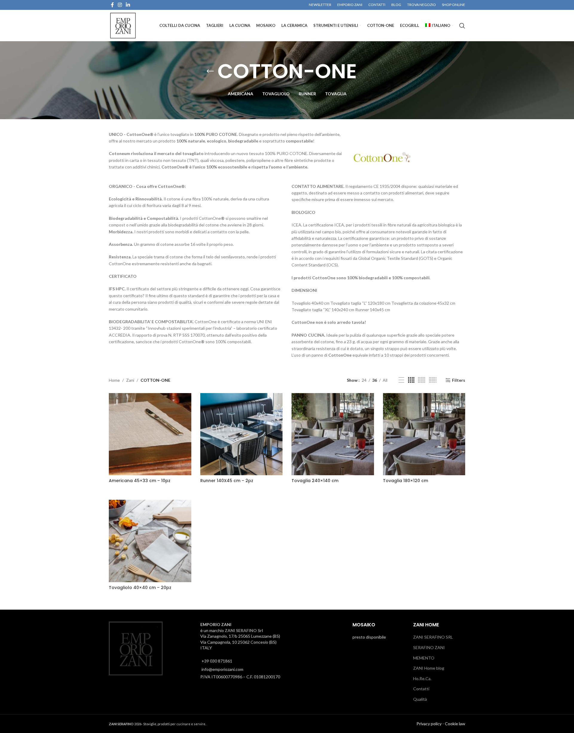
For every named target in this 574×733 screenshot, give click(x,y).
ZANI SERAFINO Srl (244, 630)
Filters (458, 380)
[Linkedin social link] (128, 4)
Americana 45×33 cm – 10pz (139, 481)
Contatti (421, 688)
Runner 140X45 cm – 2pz (226, 481)
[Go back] (210, 71)
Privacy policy (429, 723)
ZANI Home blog (428, 668)
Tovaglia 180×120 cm (405, 481)
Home (114, 380)
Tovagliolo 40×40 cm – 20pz (140, 588)
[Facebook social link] (112, 4)
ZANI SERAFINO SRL (433, 637)
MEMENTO (423, 657)
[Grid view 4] (411, 380)
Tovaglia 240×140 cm (314, 481)
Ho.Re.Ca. (422, 678)
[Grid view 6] (432, 380)
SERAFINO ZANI (429, 647)
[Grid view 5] (421, 380)
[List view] (401, 380)
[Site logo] (123, 24)
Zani (130, 380)
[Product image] (150, 434)
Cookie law (455, 723)
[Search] (462, 26)
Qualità (420, 699)
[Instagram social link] (120, 4)
